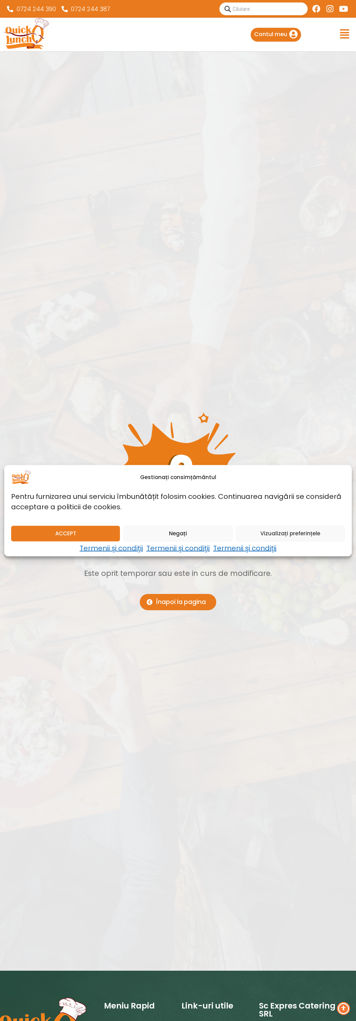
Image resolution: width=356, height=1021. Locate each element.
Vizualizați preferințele (290, 533)
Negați (178, 533)
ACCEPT (65, 533)
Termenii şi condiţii (111, 548)
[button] (178, 34)
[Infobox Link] (276, 35)
